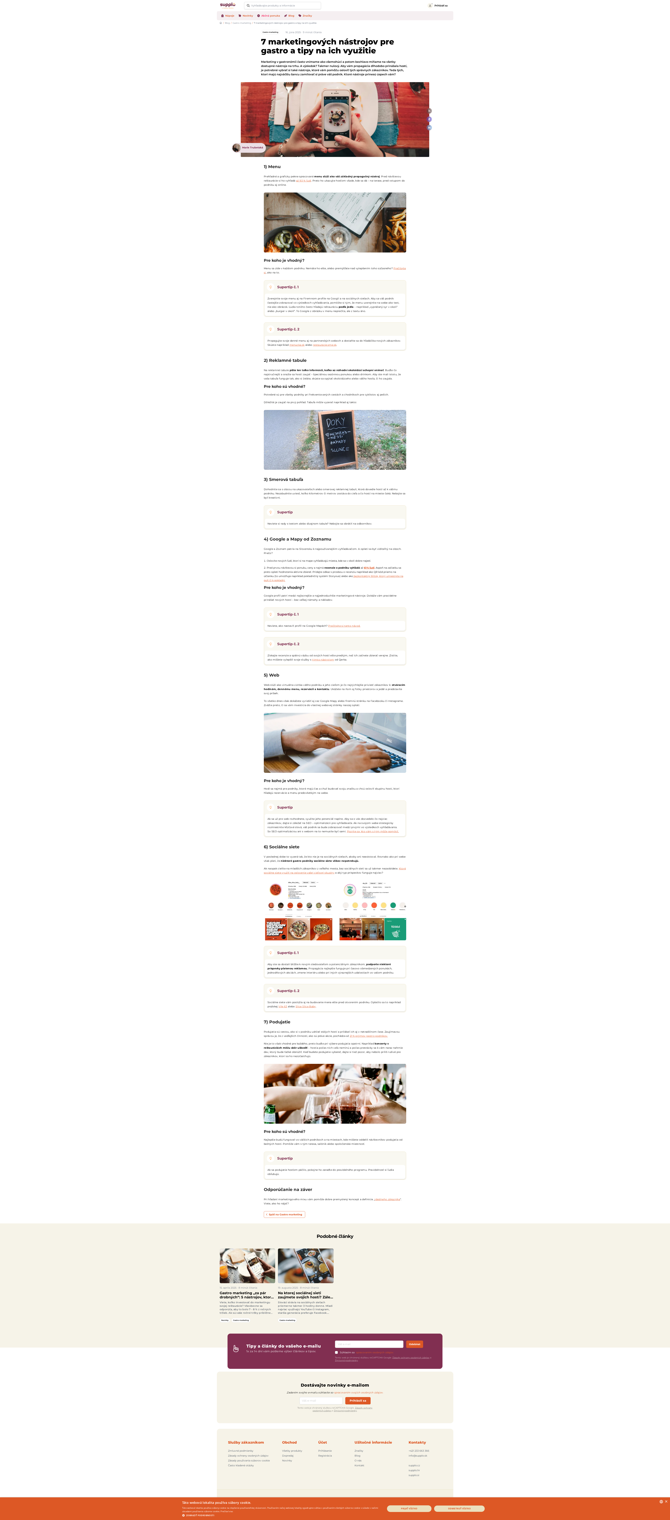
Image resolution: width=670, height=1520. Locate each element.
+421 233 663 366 (419, 1450)
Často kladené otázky (241, 1465)
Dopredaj (287, 1455)
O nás (358, 1460)
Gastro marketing (242, 23)
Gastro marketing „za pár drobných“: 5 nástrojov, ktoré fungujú (246, 1295)
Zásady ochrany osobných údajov (410, 1357)
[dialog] (335, 1508)
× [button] (666, 1501)
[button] (281, 1515)
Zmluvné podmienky (346, 1360)
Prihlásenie (325, 1450)
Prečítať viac (227, 1511)
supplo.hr (414, 1470)
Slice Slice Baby (306, 1006)
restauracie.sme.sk (324, 344)
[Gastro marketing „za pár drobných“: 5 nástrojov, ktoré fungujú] (247, 1266)
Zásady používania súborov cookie (249, 1460)
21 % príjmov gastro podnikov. (369, 1036)
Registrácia (325, 1455)
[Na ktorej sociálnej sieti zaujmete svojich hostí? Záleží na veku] (306, 1266)
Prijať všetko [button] (409, 1508)
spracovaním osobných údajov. (375, 1352)
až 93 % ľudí (303, 180)
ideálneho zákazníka (387, 1199)
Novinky (225, 1320)
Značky (359, 1450)
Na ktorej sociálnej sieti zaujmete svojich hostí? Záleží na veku (305, 1295)
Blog (227, 23)
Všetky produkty (292, 1450)
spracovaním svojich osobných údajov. (358, 1392)
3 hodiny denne (313, 1305)
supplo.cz (414, 1465)
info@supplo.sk (418, 1455)
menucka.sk (297, 344)
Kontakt (359, 1465)
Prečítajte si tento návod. (344, 625)
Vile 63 (282, 1006)
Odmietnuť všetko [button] (459, 1508)
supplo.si (414, 1475)
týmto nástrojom (323, 659)
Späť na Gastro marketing (285, 1214)
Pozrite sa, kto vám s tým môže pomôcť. (373, 831)
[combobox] (661, 1501)
